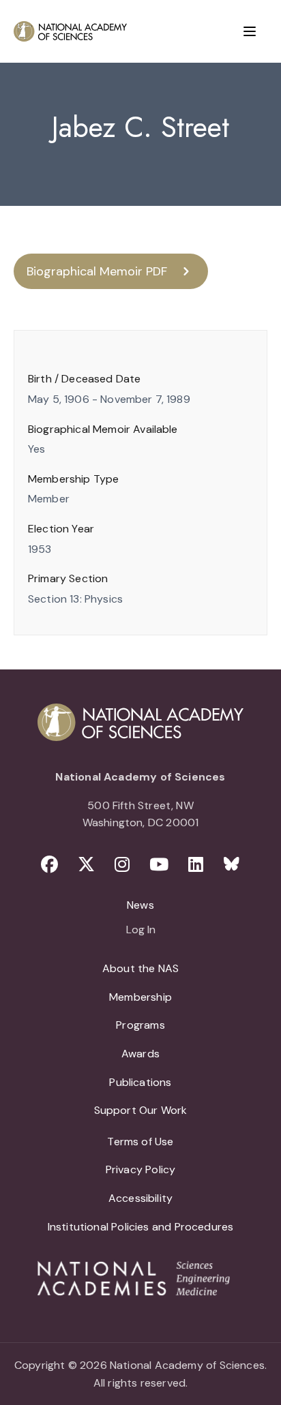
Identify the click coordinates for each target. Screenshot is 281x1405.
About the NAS (140, 968)
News (140, 905)
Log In (141, 930)
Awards (140, 1053)
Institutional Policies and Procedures (141, 1227)
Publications (140, 1082)
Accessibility (140, 1198)
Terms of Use (140, 1141)
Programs (140, 1025)
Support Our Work (141, 1110)
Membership (140, 997)
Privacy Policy (141, 1169)
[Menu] (249, 31)
